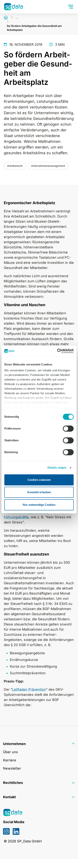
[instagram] (6, 831)
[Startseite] (6, 17)
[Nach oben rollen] (69, 850)
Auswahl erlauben (39, 492)
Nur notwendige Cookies (39, 504)
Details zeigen (57, 467)
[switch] (68, 428)
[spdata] (13, 6)
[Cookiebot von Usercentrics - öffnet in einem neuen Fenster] (57, 350)
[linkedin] (16, 831)
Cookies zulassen (39, 479)
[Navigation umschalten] (71, 6)
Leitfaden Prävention (29, 689)
